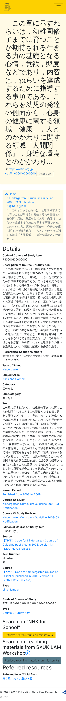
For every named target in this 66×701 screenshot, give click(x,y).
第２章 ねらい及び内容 (17, 678)
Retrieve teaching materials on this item (30, 660)
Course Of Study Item (16, 612)
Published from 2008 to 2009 (22, 494)
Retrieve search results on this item (28, 635)
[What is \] (27, 653)
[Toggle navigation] (58, 6)
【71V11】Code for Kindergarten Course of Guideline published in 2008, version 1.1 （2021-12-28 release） (30, 544)
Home (12, 194)
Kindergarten (11, 369)
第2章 (22, 206)
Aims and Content (14, 379)
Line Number (11, 589)
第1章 (12, 206)
